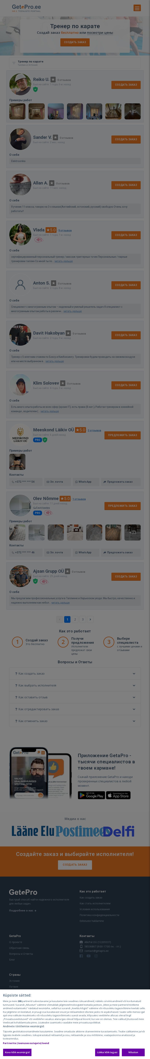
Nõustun (133, 1052)
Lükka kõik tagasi (107, 1052)
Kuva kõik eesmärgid (17, 1052)
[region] (75, 1024)
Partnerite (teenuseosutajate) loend (26, 1043)
